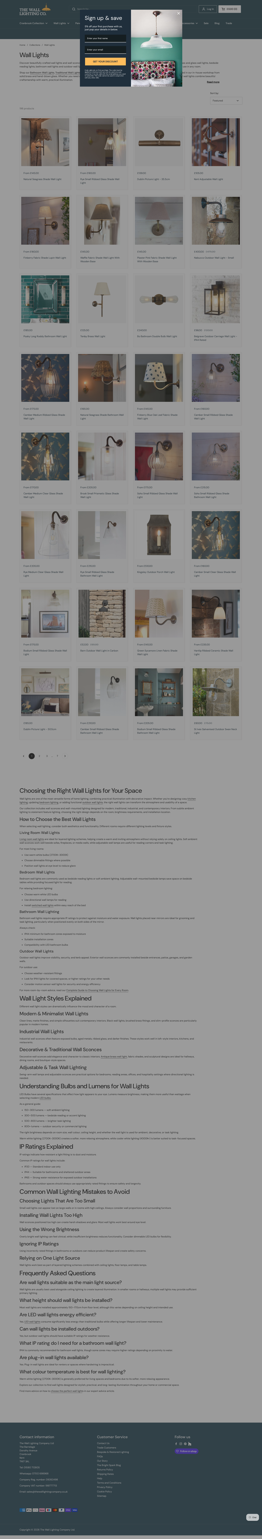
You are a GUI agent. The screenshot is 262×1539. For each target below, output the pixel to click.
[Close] (178, 13)
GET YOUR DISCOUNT (105, 61)
